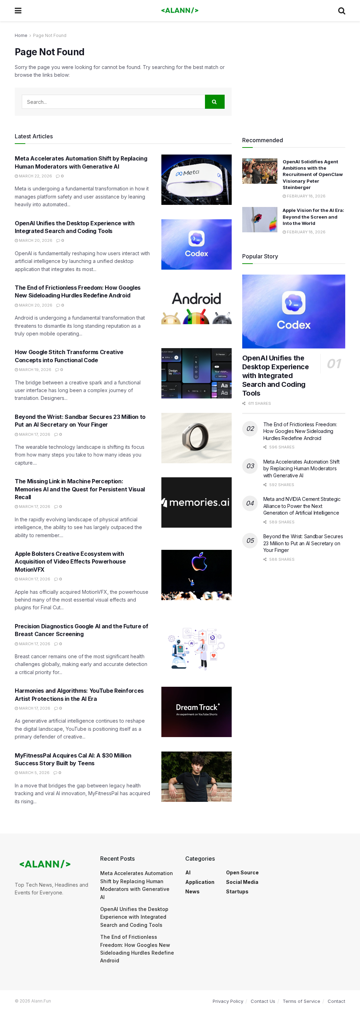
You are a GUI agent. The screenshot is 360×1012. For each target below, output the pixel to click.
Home (21, 35)
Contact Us (263, 1001)
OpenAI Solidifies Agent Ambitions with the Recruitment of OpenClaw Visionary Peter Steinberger (313, 174)
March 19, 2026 (34, 369)
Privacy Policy (228, 1001)
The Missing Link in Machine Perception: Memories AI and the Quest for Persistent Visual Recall (80, 489)
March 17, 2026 (34, 434)
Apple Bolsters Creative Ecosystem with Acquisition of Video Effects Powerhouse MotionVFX (70, 561)
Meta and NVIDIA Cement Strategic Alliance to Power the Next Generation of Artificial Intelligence (302, 506)
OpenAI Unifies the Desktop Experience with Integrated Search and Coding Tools (275, 375)
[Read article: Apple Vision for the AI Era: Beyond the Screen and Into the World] (259, 219)
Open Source (242, 872)
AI (188, 872)
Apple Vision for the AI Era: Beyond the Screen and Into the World (313, 216)
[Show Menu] (18, 10)
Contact (336, 1001)
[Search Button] (341, 10)
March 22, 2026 (35, 176)
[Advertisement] (293, 76)
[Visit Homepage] (180, 11)
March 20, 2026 (35, 240)
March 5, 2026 (34, 772)
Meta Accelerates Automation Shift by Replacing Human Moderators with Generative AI (301, 468)
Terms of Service (301, 1001)
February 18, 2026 (306, 196)
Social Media (242, 882)
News (192, 891)
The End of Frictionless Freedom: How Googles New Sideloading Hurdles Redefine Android (300, 431)
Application (199, 882)
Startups (237, 891)
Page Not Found (49, 35)
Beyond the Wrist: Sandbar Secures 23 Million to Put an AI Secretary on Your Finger (303, 543)
